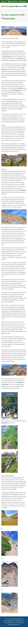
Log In (4, 1)
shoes (20, 58)
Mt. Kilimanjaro (16, 90)
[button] (26, 6)
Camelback (23, 190)
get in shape (7, 56)
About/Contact (14, 1)
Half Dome (21, 88)
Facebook (23, 1)
